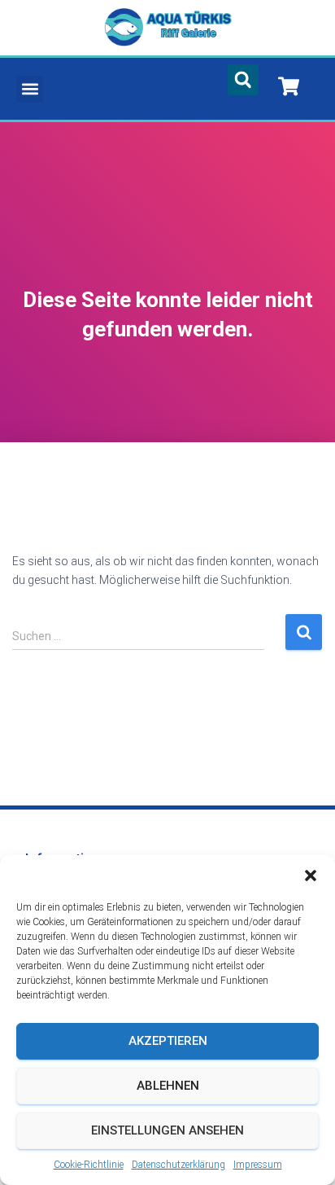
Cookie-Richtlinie (89, 1164)
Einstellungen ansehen (167, 1130)
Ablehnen (168, 1085)
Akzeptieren (167, 1041)
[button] (310, 875)
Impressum (257, 1164)
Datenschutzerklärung (178, 1164)
